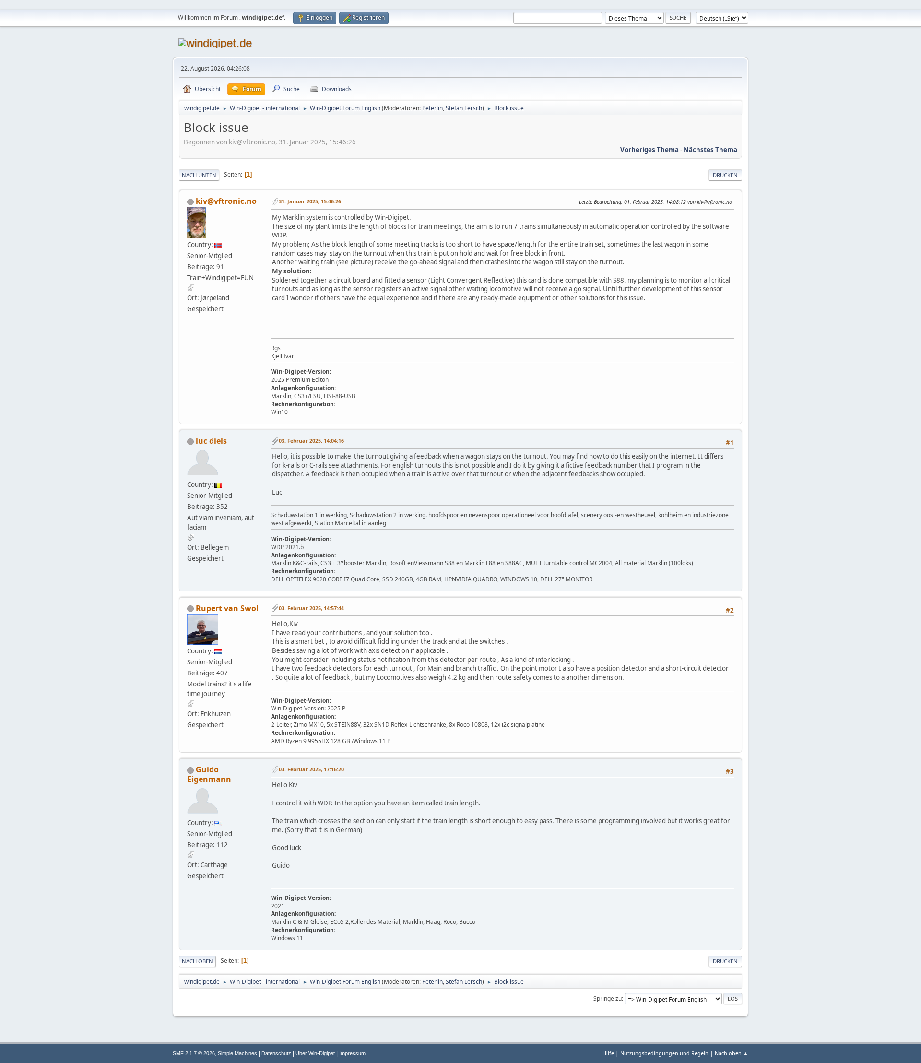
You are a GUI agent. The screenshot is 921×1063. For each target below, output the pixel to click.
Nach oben (197, 961)
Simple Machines (237, 1053)
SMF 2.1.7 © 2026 (194, 1053)
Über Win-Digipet (315, 1053)
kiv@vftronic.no (226, 201)
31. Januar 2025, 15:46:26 (310, 201)
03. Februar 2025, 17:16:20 (311, 769)
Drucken (725, 174)
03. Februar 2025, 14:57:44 (311, 608)
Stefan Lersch (464, 108)
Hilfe (608, 1053)
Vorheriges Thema (649, 149)
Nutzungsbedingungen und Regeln (664, 1053)
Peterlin (432, 108)
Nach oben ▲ (731, 1053)
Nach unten (199, 174)
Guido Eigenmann (209, 774)
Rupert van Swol (227, 608)
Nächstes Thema (710, 149)
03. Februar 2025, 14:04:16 (311, 440)
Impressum (352, 1053)
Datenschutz (276, 1053)
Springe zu (607, 998)
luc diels (211, 441)
